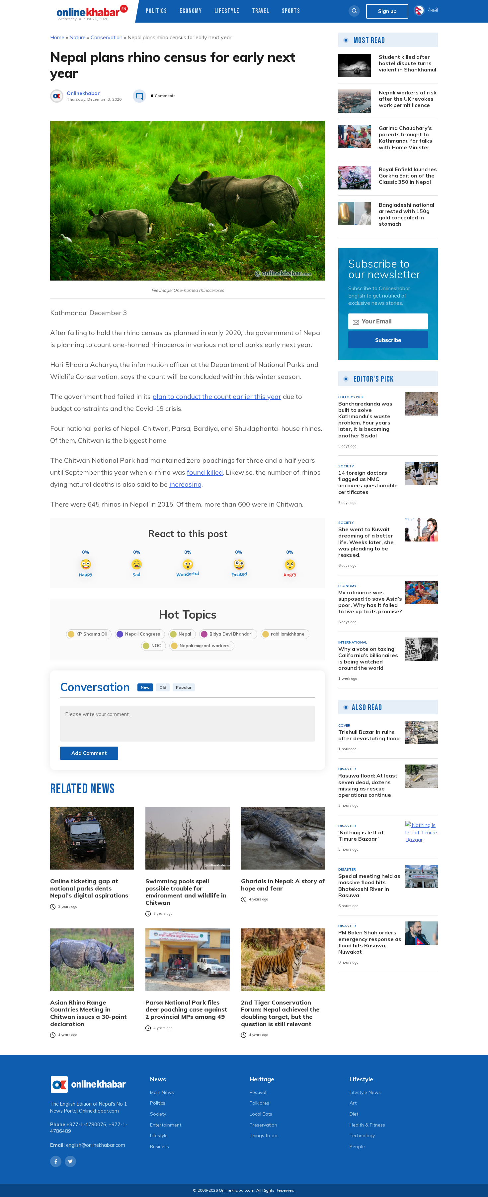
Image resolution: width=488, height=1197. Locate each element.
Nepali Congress (142, 634)
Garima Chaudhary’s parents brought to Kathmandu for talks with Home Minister (405, 138)
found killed (205, 472)
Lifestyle (226, 11)
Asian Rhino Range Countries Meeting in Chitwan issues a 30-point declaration (88, 1013)
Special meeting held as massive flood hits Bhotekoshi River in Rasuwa (369, 885)
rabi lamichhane (287, 634)
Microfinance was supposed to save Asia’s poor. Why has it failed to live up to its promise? (370, 602)
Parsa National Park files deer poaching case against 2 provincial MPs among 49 (186, 1009)
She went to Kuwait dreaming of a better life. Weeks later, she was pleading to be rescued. (366, 542)
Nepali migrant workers (204, 645)
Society (158, 1114)
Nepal (185, 634)
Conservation (106, 37)
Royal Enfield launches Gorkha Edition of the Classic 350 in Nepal (408, 175)
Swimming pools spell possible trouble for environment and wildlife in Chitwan (185, 892)
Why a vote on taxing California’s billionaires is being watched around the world (368, 658)
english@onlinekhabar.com (95, 1145)
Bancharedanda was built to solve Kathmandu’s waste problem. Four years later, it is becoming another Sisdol (365, 419)
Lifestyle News (365, 1092)
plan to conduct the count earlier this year (216, 396)
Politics (156, 11)
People (357, 1146)
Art (353, 1103)
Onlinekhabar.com (99, 1111)
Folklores (259, 1103)
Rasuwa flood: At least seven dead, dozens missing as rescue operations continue (367, 785)
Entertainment (165, 1125)
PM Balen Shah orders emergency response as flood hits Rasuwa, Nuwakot (369, 942)
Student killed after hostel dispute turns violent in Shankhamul (407, 63)
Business (159, 1146)
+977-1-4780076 (86, 1125)
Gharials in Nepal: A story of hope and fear (283, 885)
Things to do (264, 1135)
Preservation (263, 1125)
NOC (156, 645)
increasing (185, 484)
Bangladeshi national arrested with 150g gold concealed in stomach (406, 214)
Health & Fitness (367, 1125)
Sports (291, 11)
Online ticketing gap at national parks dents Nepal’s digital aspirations (89, 888)
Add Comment (89, 753)
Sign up (387, 11)
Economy (191, 11)
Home (57, 37)
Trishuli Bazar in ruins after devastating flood (369, 735)
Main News (162, 1092)
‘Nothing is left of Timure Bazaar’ (361, 835)
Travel (260, 11)
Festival (258, 1092)
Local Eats (261, 1114)
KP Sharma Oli (91, 634)
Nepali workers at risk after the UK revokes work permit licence (408, 98)
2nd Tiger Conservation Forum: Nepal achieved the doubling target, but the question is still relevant (280, 1013)
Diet (354, 1114)
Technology (362, 1135)
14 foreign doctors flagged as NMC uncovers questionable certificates (368, 482)
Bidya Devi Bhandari (230, 634)
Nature (77, 37)
